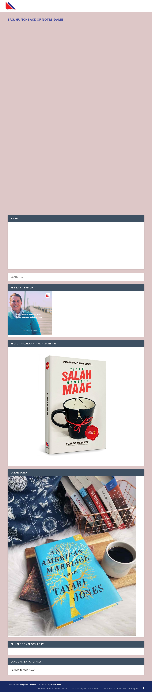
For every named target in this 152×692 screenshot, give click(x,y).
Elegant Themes (28, 684)
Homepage (133, 688)
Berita (40, 189)
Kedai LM (121, 688)
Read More (19, 202)
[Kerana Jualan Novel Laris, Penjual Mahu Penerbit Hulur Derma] (68, 102)
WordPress (55, 684)
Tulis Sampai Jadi (78, 688)
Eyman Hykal (18, 189)
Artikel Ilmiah (61, 688)
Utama (41, 688)
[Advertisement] (76, 245)
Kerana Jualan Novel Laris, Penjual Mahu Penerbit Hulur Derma (68, 184)
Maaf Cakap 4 (108, 688)
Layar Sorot (93, 688)
